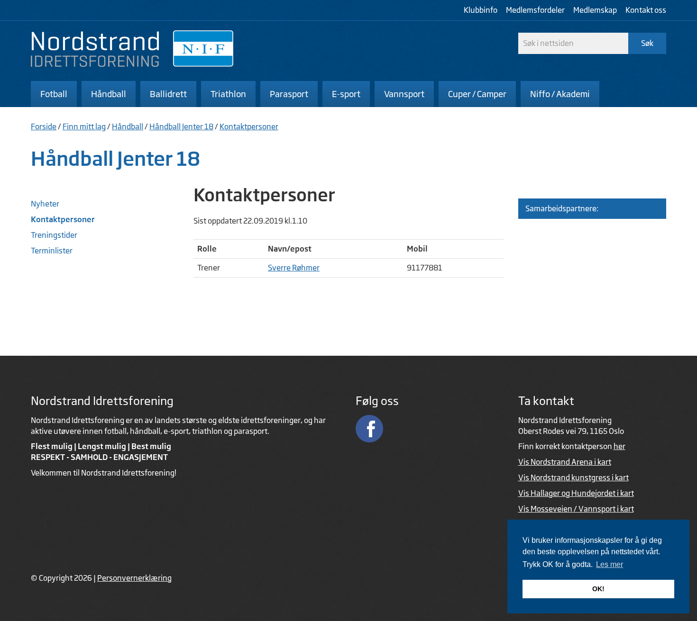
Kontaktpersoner (249, 126)
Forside (43, 126)
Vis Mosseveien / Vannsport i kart (576, 508)
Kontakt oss (645, 10)
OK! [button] (598, 589)
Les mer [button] (609, 564)
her (619, 446)
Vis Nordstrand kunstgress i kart (573, 477)
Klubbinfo (480, 10)
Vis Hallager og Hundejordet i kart (576, 493)
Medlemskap (595, 10)
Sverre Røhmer (294, 267)
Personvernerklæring (134, 578)
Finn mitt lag (84, 126)
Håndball (127, 126)
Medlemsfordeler (535, 10)
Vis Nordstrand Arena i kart (564, 462)
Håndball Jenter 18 (181, 126)
